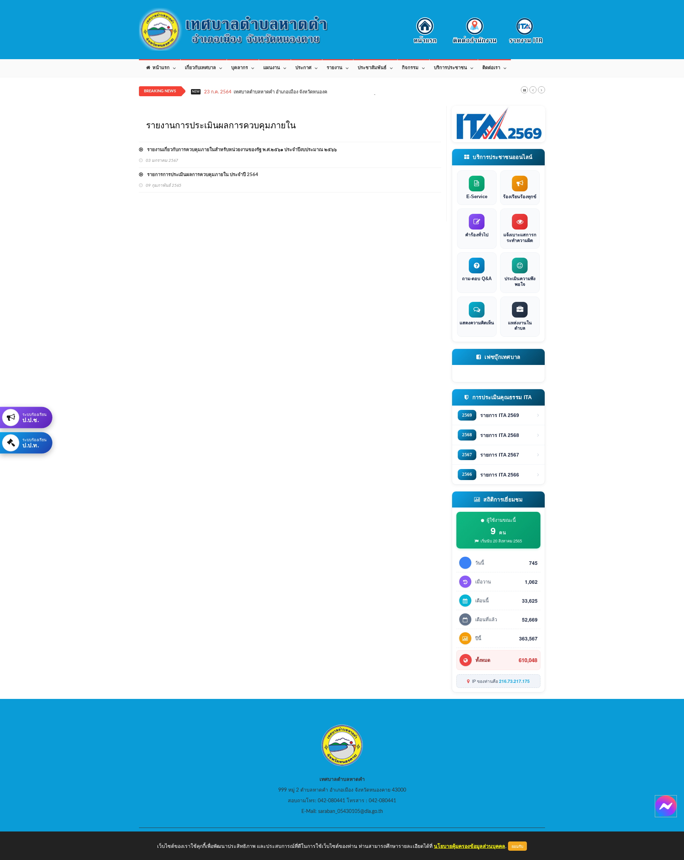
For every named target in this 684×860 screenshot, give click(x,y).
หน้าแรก (160, 68)
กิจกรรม (410, 68)
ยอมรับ (517, 846)
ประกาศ (303, 68)
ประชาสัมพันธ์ (372, 68)
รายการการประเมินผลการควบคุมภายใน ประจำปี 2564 (200, 174)
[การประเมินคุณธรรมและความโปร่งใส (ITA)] (498, 124)
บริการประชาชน (450, 68)
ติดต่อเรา (491, 68)
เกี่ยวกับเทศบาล (200, 68)
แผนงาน (271, 68)
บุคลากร (239, 68)
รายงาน (334, 68)
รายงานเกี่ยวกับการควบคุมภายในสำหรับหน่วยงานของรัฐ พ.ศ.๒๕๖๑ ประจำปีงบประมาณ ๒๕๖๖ (240, 150)
